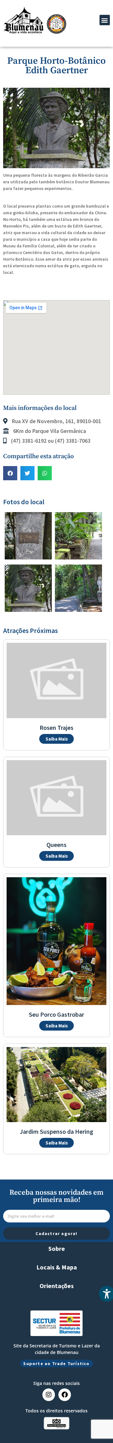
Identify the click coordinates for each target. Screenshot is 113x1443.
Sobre (56, 1248)
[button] (105, 20)
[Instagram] (48, 1394)
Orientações (57, 1286)
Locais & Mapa (56, 1267)
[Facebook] (64, 1394)
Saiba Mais (57, 739)
